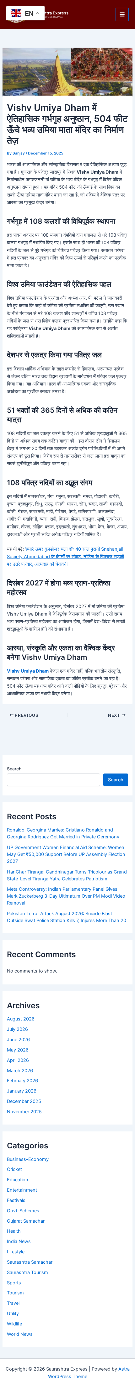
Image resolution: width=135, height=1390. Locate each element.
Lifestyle (15, 1252)
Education (17, 1180)
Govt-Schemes (23, 1211)
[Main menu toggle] (122, 14)
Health (14, 1231)
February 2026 (22, 1080)
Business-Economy (28, 1159)
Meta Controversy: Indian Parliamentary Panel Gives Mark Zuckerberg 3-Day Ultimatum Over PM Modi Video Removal (66, 896)
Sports (14, 1283)
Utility (13, 1313)
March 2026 (20, 1070)
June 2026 (18, 1039)
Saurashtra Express (49, 13)
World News (20, 1334)
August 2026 (21, 1019)
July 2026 (17, 1029)
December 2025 (24, 1101)
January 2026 (21, 1091)
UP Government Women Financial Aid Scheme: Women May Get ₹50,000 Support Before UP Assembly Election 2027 (66, 854)
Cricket (14, 1169)
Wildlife (14, 1324)
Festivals (16, 1200)
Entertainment (22, 1190)
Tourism (15, 1293)
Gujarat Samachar (26, 1221)
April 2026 (18, 1060)
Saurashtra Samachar (29, 1262)
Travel (13, 1303)
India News (19, 1241)
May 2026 (18, 1050)
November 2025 (24, 1112)
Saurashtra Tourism (27, 1272)
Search (14, 768)
